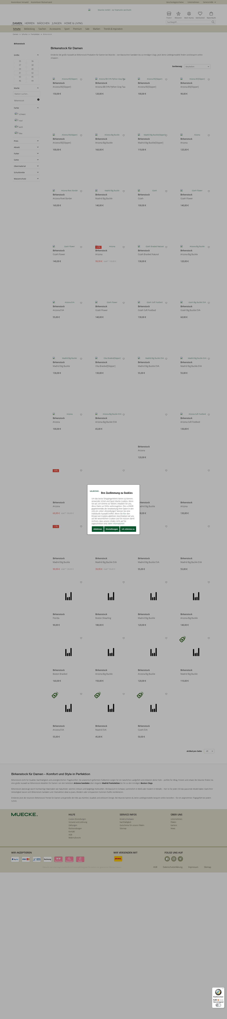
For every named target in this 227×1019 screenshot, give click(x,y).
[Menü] (222, 989)
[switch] (218, 1005)
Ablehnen (97, 529)
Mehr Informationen (116, 523)
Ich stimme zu (128, 529)
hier (124, 513)
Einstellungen (112, 529)
